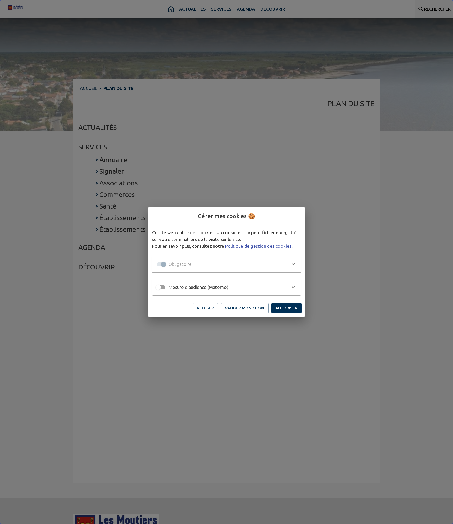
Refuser (205, 308)
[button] (226, 264)
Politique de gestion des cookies (258, 246)
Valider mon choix (245, 308)
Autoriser (287, 308)
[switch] (158, 287)
